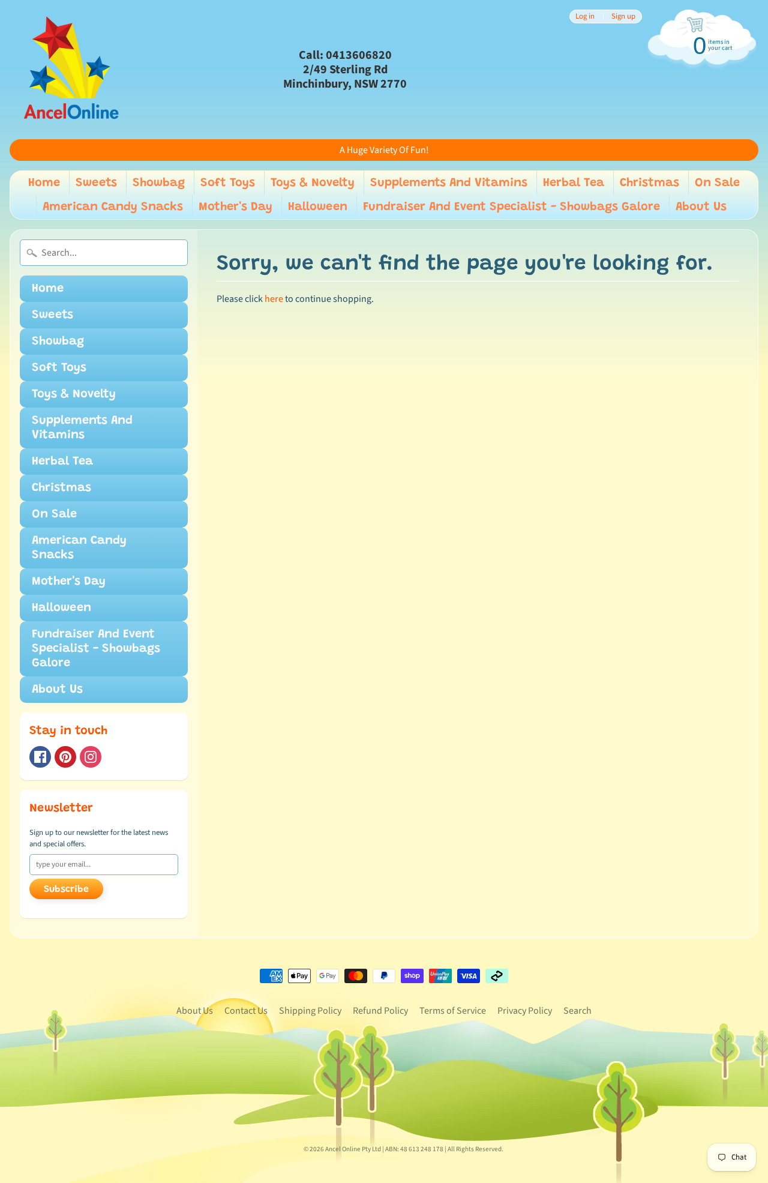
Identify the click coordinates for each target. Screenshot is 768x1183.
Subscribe (66, 889)
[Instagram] (90, 757)
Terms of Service (452, 1010)
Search (577, 1010)
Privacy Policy (524, 1010)
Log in (585, 16)
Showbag (159, 183)
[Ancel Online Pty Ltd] (70, 70)
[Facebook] (40, 757)
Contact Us (246, 1010)
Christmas (649, 183)
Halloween (317, 207)
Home (44, 183)
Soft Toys (227, 183)
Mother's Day (235, 207)
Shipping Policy (310, 1010)
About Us (701, 207)
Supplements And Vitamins (448, 183)
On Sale (717, 183)
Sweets (96, 183)
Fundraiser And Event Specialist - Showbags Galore (511, 207)
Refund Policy (380, 1010)
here (274, 299)
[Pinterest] (65, 757)
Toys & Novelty (313, 183)
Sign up (623, 16)
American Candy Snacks (113, 207)
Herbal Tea (573, 183)
